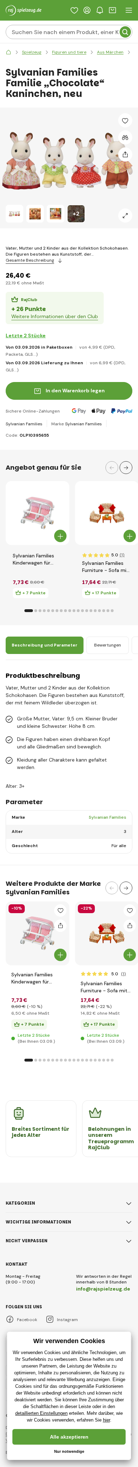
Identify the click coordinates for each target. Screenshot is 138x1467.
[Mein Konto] (87, 10)
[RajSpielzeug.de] (8, 52)
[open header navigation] (128, 10)
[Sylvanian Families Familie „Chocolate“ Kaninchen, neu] (14, 214)
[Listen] (74, 10)
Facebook (27, 1320)
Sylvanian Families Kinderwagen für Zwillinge (33, 559)
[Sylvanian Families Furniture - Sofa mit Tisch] (107, 513)
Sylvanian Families (24, 424)
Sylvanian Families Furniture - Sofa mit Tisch (105, 567)
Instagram (67, 1320)
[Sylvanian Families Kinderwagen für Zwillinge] (37, 513)
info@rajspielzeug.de (103, 1289)
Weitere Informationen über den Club (54, 316)
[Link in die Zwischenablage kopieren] (125, 154)
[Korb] (112, 10)
